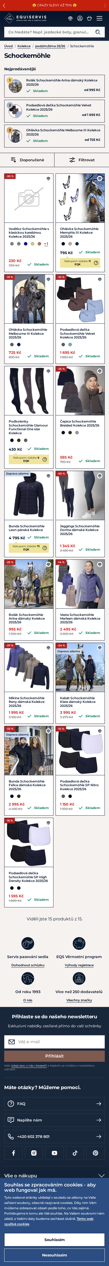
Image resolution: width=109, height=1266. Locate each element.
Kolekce (23, 46)
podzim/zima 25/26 (50, 46)
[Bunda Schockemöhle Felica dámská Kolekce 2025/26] (28, 750)
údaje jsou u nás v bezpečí (29, 1065)
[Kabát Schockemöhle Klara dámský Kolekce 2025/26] (80, 667)
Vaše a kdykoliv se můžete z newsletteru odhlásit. (49, 1067)
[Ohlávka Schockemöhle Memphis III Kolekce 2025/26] (80, 198)
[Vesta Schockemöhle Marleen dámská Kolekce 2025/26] (80, 584)
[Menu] (99, 18)
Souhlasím (54, 1239)
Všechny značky (79, 1000)
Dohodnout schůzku (27, 965)
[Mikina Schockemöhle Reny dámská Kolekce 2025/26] (28, 667)
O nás (27, 1000)
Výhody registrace (79, 965)
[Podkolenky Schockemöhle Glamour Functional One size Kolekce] (28, 390)
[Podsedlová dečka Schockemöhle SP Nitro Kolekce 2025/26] (80, 750)
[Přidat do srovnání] (48, 178)
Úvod (8, 46)
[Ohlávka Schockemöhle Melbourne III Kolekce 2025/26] (28, 299)
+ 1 (46, 244)
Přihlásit (54, 1056)
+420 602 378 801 (33, 1136)
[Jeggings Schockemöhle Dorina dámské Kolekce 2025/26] (80, 495)
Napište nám (29, 1120)
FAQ (21, 1103)
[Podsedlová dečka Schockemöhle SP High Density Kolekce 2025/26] (28, 842)
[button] (4, 5)
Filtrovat (87, 160)
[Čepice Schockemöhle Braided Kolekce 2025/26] (80, 390)
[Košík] (89, 18)
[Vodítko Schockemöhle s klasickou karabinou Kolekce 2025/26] (28, 198)
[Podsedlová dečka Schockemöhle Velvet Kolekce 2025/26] (80, 299)
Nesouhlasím (54, 1255)
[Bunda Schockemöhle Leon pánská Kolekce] (28, 495)
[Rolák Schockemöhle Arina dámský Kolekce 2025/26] (28, 584)
